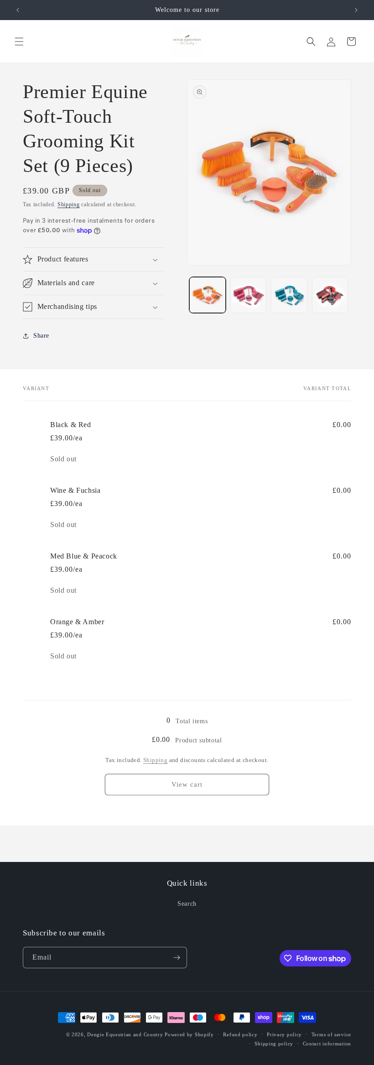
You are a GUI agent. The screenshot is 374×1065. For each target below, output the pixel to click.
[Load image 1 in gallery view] (207, 295)
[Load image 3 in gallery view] (289, 295)
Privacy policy (284, 1034)
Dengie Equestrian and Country (125, 1034)
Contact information (327, 1043)
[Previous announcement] (18, 10)
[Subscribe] (176, 957)
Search (187, 903)
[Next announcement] (356, 10)
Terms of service (331, 1034)
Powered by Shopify (189, 1034)
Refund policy (240, 1034)
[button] (19, 41)
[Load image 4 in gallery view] (330, 295)
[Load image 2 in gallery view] (248, 295)
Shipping (68, 204)
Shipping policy (274, 1043)
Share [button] (41, 335)
